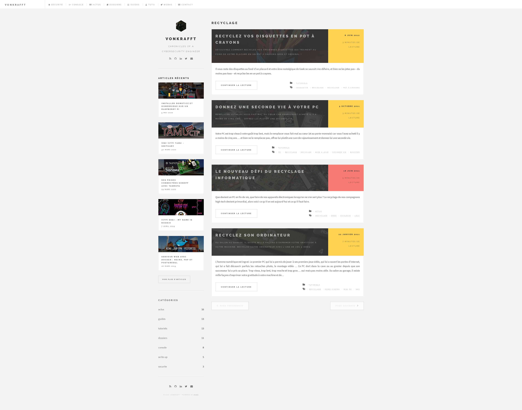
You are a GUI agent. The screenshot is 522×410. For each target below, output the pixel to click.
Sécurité (57, 5)
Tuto (151, 5)
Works (168, 5)
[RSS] (170, 58)
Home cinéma (332, 289)
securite (162, 366)
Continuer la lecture (236, 85)
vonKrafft (15, 4)
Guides (135, 5)
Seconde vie (339, 152)
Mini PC (348, 289)
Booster (355, 152)
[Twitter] (186, 58)
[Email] (191, 58)
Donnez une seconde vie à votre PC (267, 107)
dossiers (162, 338)
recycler (306, 152)
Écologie (346, 216)
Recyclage (333, 88)
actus (161, 309)
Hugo (196, 395)
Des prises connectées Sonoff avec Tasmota (175, 183)
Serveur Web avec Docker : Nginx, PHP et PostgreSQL (177, 260)
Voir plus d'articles (174, 279)
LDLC (357, 216)
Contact (187, 5)
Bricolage (318, 88)
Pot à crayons (351, 88)
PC (280, 152)
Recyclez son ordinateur (253, 235)
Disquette (302, 88)
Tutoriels (302, 83)
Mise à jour (322, 152)
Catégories (168, 300)
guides (161, 318)
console (162, 347)
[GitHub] (175, 58)
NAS (358, 289)
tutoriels (162, 328)
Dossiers (116, 5)
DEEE (334, 216)
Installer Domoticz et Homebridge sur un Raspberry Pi (177, 106)
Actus (97, 5)
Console (78, 5)
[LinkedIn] (181, 58)
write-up (162, 357)
